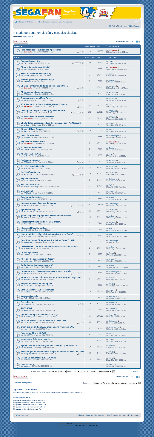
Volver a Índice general (23, 383)
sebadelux (27, 137)
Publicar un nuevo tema (19, 41)
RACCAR (112, 86)
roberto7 (27, 82)
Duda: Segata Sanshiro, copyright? (37, 265)
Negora (111, 80)
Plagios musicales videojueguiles (36, 283)
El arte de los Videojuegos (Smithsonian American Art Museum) (51, 123)
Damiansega (113, 204)
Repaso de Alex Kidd (30, 61)
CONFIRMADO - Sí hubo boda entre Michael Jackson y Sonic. (49, 246)
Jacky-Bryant (29, 354)
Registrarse (122, 26)
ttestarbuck (28, 347)
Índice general (22, 22)
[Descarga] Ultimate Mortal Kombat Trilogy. (41, 222)
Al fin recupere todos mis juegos (36, 92)
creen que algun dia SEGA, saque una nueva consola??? (47, 327)
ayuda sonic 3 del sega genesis (35, 339)
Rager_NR (28, 310)
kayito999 (27, 341)
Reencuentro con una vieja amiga (36, 73)
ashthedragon (114, 136)
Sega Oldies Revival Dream (33, 141)
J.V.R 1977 (28, 335)
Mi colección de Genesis (32, 166)
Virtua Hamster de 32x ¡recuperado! (37, 290)
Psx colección (27, 302)
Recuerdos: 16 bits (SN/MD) (33, 333)
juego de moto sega (30, 135)
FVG (25, 63)
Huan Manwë (79, 425)
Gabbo (26, 255)
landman (27, 125)
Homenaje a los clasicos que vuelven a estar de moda (46, 271)
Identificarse (134, 26)
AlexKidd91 (28, 242)
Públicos (32, 22)
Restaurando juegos (30, 160)
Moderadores (28, 36)
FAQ (113, 26)
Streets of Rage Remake (32, 129)
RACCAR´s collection (30, 172)
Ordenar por (72, 371)
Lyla (110, 340)
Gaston (26, 75)
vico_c (26, 329)
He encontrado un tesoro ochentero (37, 117)
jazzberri (27, 366)
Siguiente (135, 371)
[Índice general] (38, 11)
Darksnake (113, 179)
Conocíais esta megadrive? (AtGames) (38, 358)
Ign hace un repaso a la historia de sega (39, 314)
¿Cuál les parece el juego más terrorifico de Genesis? (46, 216)
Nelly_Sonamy (29, 236)
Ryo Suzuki (28, 279)
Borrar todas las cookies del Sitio (98, 415)
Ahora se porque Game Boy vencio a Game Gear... (44, 321)
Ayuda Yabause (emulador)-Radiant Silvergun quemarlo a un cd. (51, 345)
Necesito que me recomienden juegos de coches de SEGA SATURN (52, 351)
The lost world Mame (30, 185)
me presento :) (27, 364)
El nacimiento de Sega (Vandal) (35, 67)
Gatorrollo (28, 52)
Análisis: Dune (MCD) (31, 154)
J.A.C (111, 284)
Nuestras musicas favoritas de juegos (38, 203)
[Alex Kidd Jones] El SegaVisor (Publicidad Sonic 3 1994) (47, 240)
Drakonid (112, 278)
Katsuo (26, 131)
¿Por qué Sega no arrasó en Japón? (38, 259)
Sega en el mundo (29, 178)
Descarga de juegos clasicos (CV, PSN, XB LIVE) (43, 110)
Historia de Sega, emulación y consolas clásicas (54, 22)
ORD (110, 61)
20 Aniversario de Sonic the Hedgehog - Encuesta (44, 104)
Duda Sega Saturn (29, 253)
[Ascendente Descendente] (106, 371)
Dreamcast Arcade (29, 296)
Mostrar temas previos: (39, 371)
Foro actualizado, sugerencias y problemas (41, 50)
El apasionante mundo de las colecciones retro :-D (44, 86)
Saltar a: (86, 383)
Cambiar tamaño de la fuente (137, 21)
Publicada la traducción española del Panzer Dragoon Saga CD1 (51, 277)
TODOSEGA (26, 308)
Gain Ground (27, 191)
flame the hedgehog (31, 187)
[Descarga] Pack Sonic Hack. (34, 228)
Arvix (26, 168)
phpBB (69, 423)
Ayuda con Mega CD (30, 209)
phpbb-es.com (93, 425)
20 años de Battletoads (31, 148)
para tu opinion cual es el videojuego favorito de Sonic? (47, 234)
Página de (129, 41)
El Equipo (80, 415)
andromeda (28, 261)
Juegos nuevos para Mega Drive (36, 98)
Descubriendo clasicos (31, 197)
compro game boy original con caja (37, 80)
